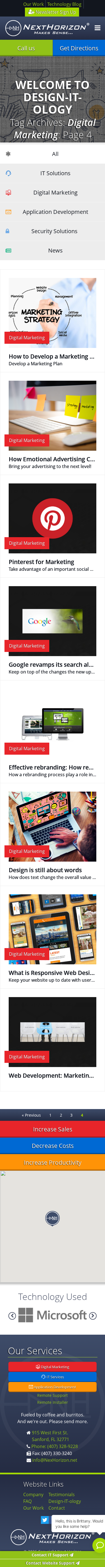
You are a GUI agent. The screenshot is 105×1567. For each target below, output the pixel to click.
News (55, 250)
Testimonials (61, 1494)
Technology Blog (64, 4)
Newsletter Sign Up (55, 12)
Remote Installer (52, 1402)
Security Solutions (54, 231)
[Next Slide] (12, 1316)
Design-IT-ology (64, 1501)
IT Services (55, 1376)
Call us (26, 48)
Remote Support (52, 1395)
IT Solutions (55, 173)
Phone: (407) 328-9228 (54, 1446)
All (55, 154)
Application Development (55, 212)
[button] (52, 1219)
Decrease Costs (53, 1146)
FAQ (27, 1501)
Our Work (33, 4)
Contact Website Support (51, 1563)
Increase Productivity (52, 1162)
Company (33, 1494)
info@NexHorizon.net (54, 1460)
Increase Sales (52, 1129)
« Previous (31, 1115)
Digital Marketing (55, 192)
